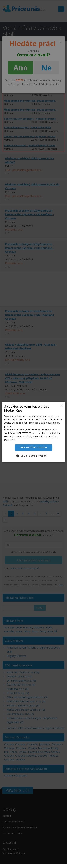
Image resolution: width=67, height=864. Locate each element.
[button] (33, 456)
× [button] (61, 405)
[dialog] (33, 432)
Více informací (24, 440)
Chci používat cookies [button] (33, 447)
